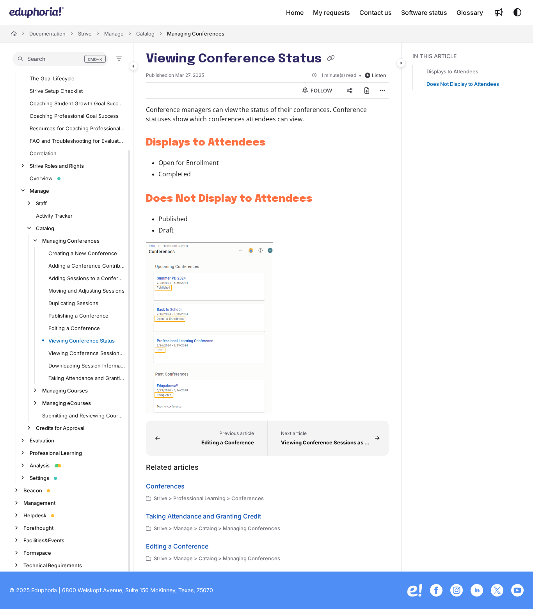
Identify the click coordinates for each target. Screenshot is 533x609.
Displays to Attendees (452, 71)
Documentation (47, 33)
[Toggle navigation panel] (133, 66)
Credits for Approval (60, 428)
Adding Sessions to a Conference (86, 278)
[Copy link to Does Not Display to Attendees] (324, 199)
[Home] (36, 12)
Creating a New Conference (82, 253)
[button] (60, 59)
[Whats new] (498, 12)
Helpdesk (34, 515)
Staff (41, 203)
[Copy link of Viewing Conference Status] (331, 59)
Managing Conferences (195, 33)
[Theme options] (517, 12)
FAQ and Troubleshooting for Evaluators (77, 141)
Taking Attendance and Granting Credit (86, 378)
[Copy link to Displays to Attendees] (278, 143)
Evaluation (42, 440)
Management (39, 503)
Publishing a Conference (78, 315)
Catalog (145, 33)
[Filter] (119, 59)
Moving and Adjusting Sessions (86, 291)
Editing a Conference (74, 328)
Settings (39, 478)
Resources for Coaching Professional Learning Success (77, 128)
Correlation (43, 153)
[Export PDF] (367, 90)
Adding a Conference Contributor (86, 266)
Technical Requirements (52, 565)
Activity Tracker (54, 216)
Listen (379, 75)
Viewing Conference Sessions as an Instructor (86, 353)
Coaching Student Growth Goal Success (77, 103)
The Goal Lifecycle (52, 78)
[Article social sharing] (349, 90)
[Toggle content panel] (401, 62)
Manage (114, 33)
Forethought (38, 528)
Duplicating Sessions (73, 303)
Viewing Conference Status (81, 340)
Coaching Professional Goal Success (74, 116)
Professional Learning (56, 453)
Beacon (32, 490)
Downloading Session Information (86, 365)
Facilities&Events (43, 540)
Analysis (40, 465)
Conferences (165, 486)
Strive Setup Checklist (56, 91)
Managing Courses (65, 390)
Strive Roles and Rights (57, 166)
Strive (85, 33)
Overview (41, 178)
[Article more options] (382, 90)
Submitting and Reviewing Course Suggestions (83, 415)
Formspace (37, 553)
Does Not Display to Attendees (462, 84)
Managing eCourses (66, 403)
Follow (320, 90)
